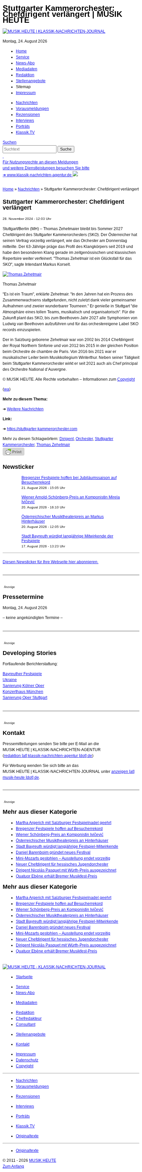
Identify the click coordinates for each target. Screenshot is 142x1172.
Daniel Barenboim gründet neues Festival (53, 852)
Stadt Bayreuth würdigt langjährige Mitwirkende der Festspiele (67, 538)
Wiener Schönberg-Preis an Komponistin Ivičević (59, 834)
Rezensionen (28, 114)
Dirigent (66, 438)
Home (21, 51)
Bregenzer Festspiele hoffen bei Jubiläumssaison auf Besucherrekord (69, 480)
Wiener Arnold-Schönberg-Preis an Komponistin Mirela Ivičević (70, 499)
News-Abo (25, 63)
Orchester (84, 438)
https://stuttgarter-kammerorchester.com (42, 429)
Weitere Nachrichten (25, 409)
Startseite (24, 977)
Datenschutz (27, 1060)
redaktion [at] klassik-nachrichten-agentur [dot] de (48, 755)
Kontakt (22, 1044)
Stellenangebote (31, 81)
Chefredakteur (29, 1018)
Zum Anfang (13, 1166)
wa (6, 389)
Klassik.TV (25, 132)
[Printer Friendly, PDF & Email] (13, 454)
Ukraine (10, 679)
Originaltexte (27, 1136)
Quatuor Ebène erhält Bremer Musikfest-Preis (56, 876)
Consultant (25, 1024)
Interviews (25, 120)
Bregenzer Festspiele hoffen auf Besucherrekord (59, 828)
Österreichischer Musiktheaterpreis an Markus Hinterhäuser (62, 519)
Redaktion (25, 75)
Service (22, 57)
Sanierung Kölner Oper (23, 685)
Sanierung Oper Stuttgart (25, 697)
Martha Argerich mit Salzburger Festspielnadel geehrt (63, 822)
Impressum (26, 92)
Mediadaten (26, 69)
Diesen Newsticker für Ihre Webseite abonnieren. (50, 562)
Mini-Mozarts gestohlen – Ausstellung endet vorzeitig (63, 858)
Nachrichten (27, 102)
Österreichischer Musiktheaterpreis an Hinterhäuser (62, 840)
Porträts (23, 126)
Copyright (126, 379)
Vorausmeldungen (32, 108)
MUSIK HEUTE (42, 1160)
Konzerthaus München (23, 691)
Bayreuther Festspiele (22, 674)
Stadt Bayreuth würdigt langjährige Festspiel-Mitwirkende (67, 846)
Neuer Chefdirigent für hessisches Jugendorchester (62, 864)
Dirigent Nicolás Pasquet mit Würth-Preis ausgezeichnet (66, 870)
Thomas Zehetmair (53, 444)
